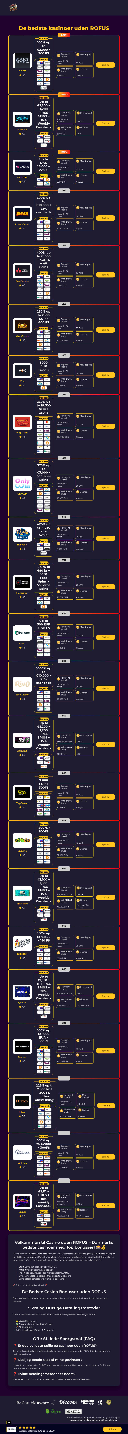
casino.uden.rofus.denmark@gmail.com (93, 1420)
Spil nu (105, 65)
